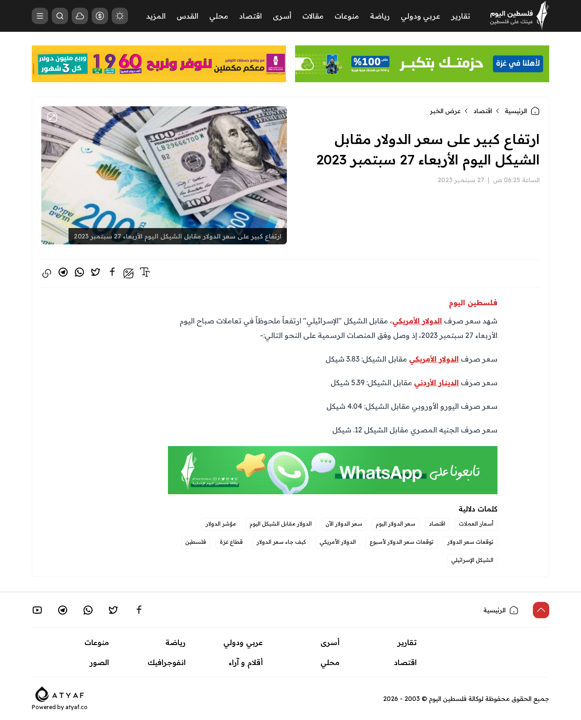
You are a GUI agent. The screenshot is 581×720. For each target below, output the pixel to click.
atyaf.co (76, 707)
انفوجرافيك (167, 662)
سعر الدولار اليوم (395, 523)
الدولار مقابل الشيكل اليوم (281, 523)
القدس (187, 15)
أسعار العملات (476, 523)
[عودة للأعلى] (541, 610)
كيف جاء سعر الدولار (281, 541)
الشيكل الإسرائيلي (472, 559)
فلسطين (195, 541)
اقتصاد (250, 15)
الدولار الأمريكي (338, 541)
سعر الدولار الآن (343, 523)
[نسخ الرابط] (46, 273)
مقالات (313, 15)
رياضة (380, 15)
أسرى (282, 15)
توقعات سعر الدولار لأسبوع (401, 541)
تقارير (460, 15)
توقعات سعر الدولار (470, 541)
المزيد (156, 15)
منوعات (347, 15)
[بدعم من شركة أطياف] (59, 693)
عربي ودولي (420, 15)
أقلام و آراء (246, 662)
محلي (218, 15)
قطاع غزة (231, 541)
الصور (99, 662)
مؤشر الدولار (221, 523)
